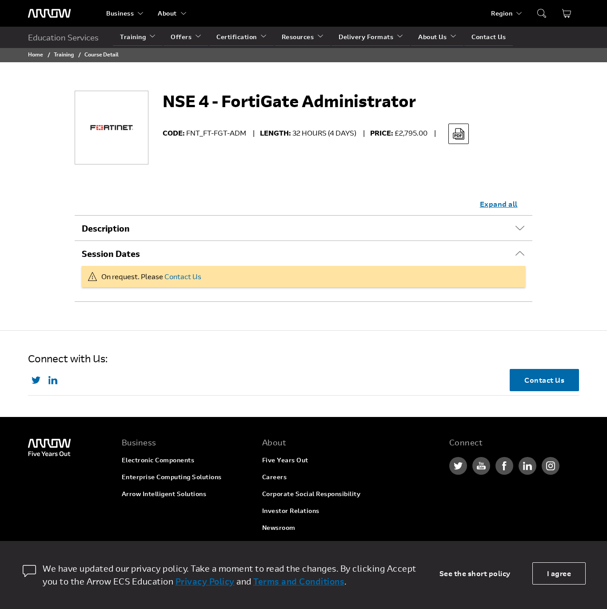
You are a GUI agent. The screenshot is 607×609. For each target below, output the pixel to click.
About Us (432, 36)
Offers (181, 36)
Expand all (499, 203)
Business (120, 13)
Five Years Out (285, 460)
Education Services (63, 37)
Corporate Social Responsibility (311, 493)
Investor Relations (290, 510)
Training (133, 36)
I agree (559, 573)
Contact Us (488, 36)
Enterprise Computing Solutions (172, 477)
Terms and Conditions (298, 581)
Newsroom (279, 527)
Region (501, 13)
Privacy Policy (205, 581)
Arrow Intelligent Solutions (164, 493)
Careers (274, 477)
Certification (236, 36)
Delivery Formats (366, 36)
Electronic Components (158, 460)
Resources (298, 36)
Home (35, 54)
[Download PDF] (458, 134)
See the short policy (475, 573)
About (167, 13)
